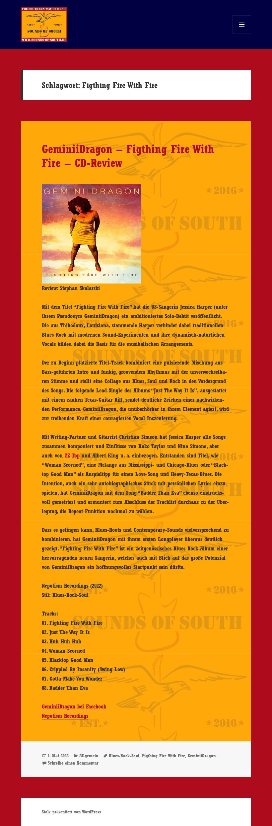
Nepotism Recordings (65, 715)
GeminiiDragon (202, 755)
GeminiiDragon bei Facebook (74, 706)
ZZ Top (72, 455)
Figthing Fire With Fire (163, 755)
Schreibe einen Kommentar (73, 763)
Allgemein (88, 755)
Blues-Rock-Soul (124, 755)
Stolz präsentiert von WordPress (71, 811)
